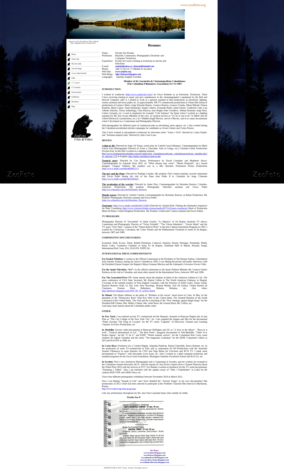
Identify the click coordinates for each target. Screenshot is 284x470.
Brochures (75, 102)
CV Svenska (75, 87)
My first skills (76, 64)
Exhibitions (75, 97)
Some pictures (76, 92)
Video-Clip (75, 59)
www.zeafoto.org (193, 5)
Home (73, 54)
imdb (73, 78)
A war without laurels (79, 73)
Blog (73, 106)
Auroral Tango (76, 68)
